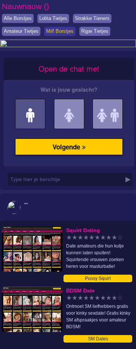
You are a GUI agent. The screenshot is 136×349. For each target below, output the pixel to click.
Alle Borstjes (18, 18)
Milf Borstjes (60, 31)
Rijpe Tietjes (94, 31)
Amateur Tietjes (21, 31)
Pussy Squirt (98, 278)
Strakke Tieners (92, 18)
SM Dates (98, 338)
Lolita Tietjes (53, 18)
